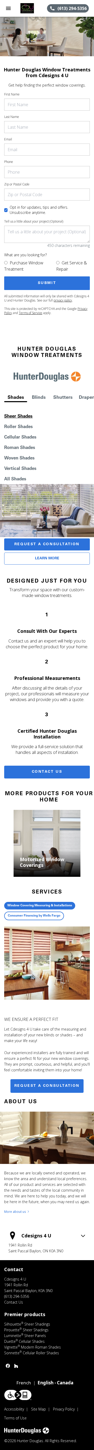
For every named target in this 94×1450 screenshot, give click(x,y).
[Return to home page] (32, 8)
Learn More (47, 558)
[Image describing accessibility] (18, 1395)
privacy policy (63, 300)
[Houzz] (16, 1365)
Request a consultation (47, 1086)
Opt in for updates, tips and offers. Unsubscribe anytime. (39, 210)
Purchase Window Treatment (23, 266)
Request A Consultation (47, 544)
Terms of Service (30, 313)
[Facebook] (7, 1365)
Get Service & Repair (71, 266)
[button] (8, 8)
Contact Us (47, 772)
